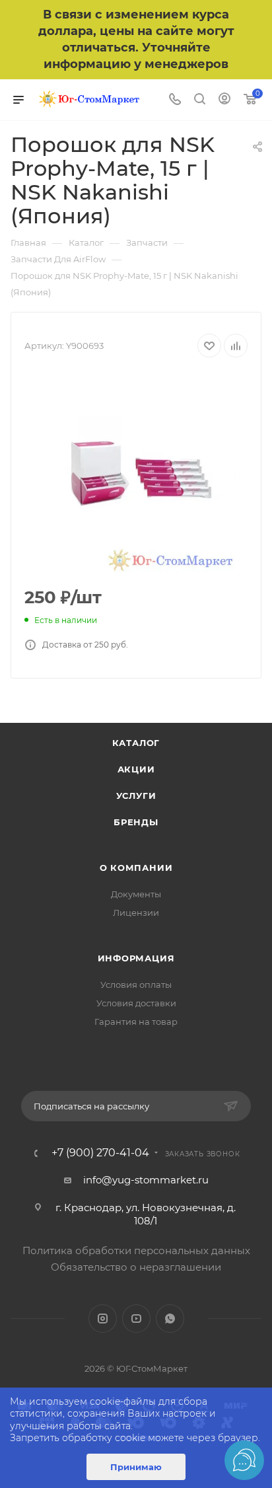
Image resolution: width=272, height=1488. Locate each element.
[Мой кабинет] (224, 100)
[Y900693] (136, 473)
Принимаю (136, 1467)
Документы (136, 894)
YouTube (136, 1318)
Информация (136, 958)
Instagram (102, 1318)
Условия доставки (136, 1003)
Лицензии (136, 912)
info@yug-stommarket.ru (146, 1179)
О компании (136, 867)
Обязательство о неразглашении (136, 1267)
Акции (136, 769)
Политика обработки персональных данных (136, 1250)
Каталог (136, 742)
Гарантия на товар (136, 1021)
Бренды (136, 822)
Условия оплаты (136, 984)
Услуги (136, 795)
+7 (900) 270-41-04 (100, 1153)
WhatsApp (170, 1318)
